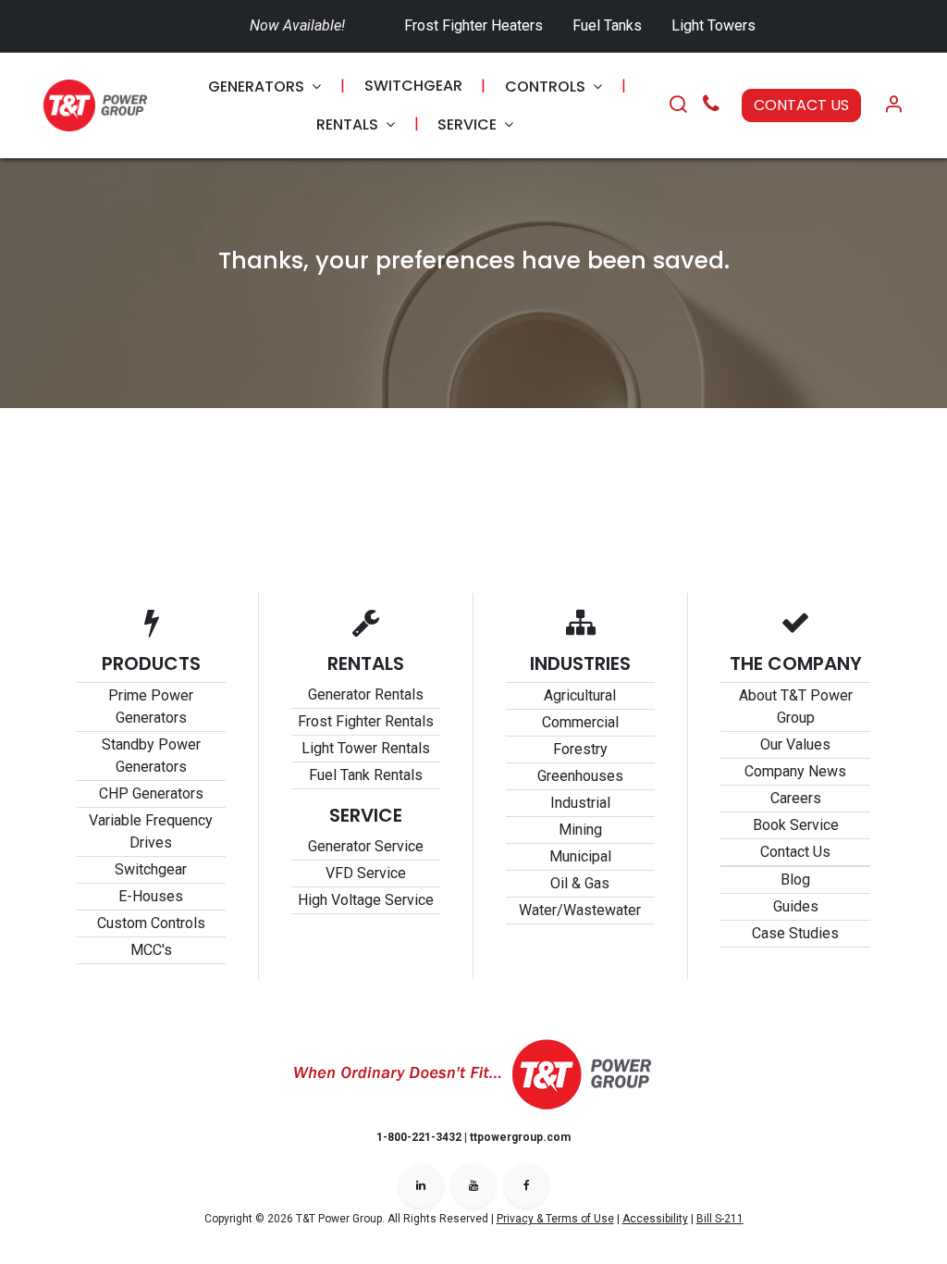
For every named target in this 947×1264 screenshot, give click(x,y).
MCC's (151, 950)
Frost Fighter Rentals (366, 721)
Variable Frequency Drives (151, 831)
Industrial (580, 803)
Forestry (580, 749)
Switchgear (151, 869)
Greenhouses (580, 776)
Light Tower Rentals (365, 748)
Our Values (795, 744)
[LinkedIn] (421, 1185)
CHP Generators (151, 793)
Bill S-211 (720, 1218)
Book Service (796, 825)
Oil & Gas (579, 883)
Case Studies (795, 933)
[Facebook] (526, 1185)
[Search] (678, 105)
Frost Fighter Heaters (473, 25)
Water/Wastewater (580, 910)
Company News (795, 771)
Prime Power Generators (150, 706)
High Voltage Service (366, 900)
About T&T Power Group (796, 706)
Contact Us (795, 852)
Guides (795, 906)
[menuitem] (264, 86)
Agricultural (580, 695)
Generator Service (366, 846)
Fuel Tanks (609, 25)
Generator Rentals (366, 694)
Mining (580, 829)
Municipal (580, 856)
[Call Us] (711, 106)
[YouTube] (473, 1185)
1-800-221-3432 (418, 1137)
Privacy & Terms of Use (555, 1218)
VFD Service (366, 873)
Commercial (580, 722)
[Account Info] (893, 105)
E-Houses (150, 896)
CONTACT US (801, 105)
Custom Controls (151, 923)
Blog (795, 879)
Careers (795, 798)
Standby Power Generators (151, 755)
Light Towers (713, 25)
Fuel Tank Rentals (366, 775)
